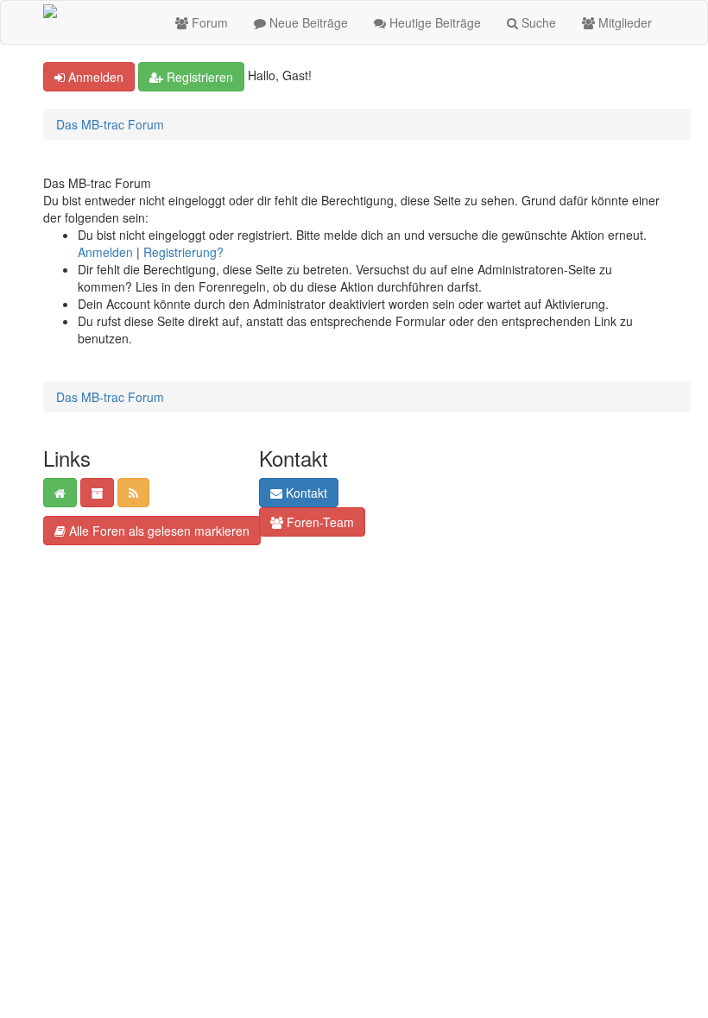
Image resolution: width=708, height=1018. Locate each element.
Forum (208, 22)
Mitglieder (623, 22)
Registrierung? (183, 252)
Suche (537, 22)
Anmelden (94, 76)
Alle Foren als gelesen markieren (158, 530)
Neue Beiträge (307, 22)
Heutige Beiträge (433, 22)
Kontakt (304, 492)
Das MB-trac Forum (110, 124)
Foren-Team (318, 522)
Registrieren (198, 76)
